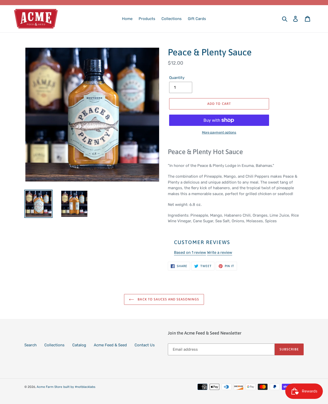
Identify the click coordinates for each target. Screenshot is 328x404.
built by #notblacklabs (79, 387)
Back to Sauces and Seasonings (168, 299)
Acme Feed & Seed (110, 345)
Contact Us (145, 345)
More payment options (219, 132)
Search (30, 345)
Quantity (176, 77)
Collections (54, 345)
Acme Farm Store (49, 387)
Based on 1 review (190, 252)
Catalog (79, 345)
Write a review (219, 252)
